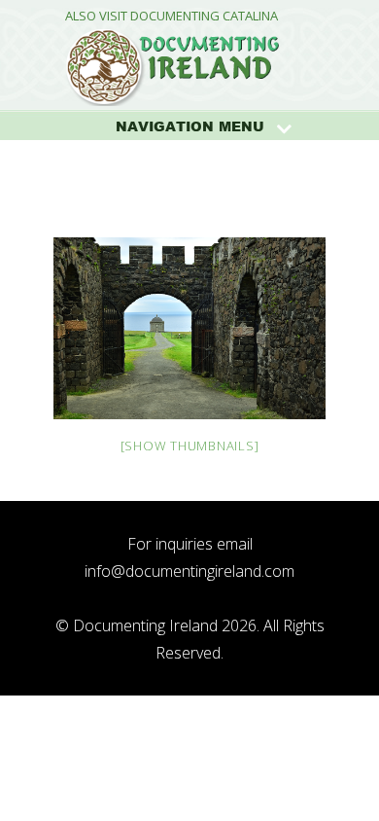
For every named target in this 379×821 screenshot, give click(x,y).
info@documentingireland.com (189, 571)
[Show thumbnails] (190, 445)
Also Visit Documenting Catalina (171, 16)
